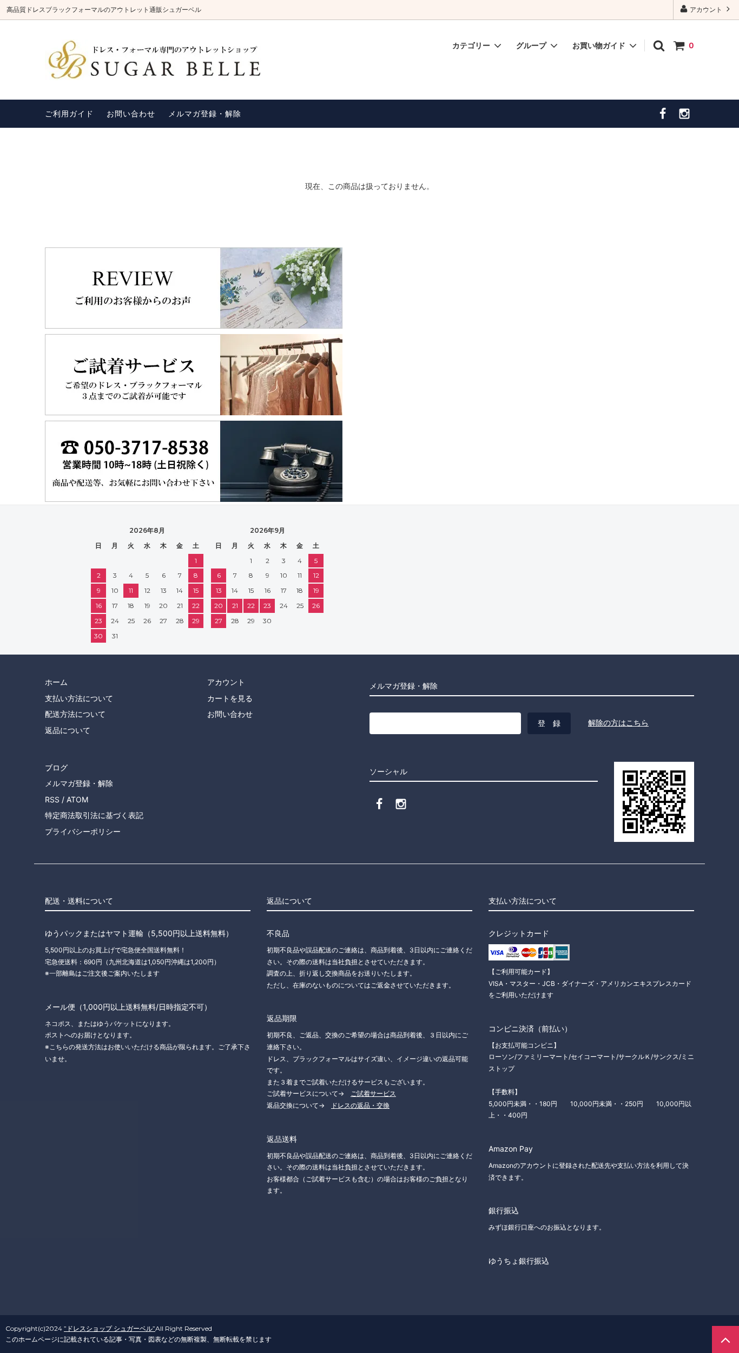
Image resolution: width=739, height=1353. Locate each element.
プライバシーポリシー (83, 831)
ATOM (77, 799)
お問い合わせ (131, 113)
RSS (52, 799)
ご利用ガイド (69, 113)
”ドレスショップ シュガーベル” (109, 1328)
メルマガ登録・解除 (204, 113)
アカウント (706, 9)
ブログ (56, 767)
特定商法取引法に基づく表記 (94, 815)
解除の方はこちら (618, 722)
